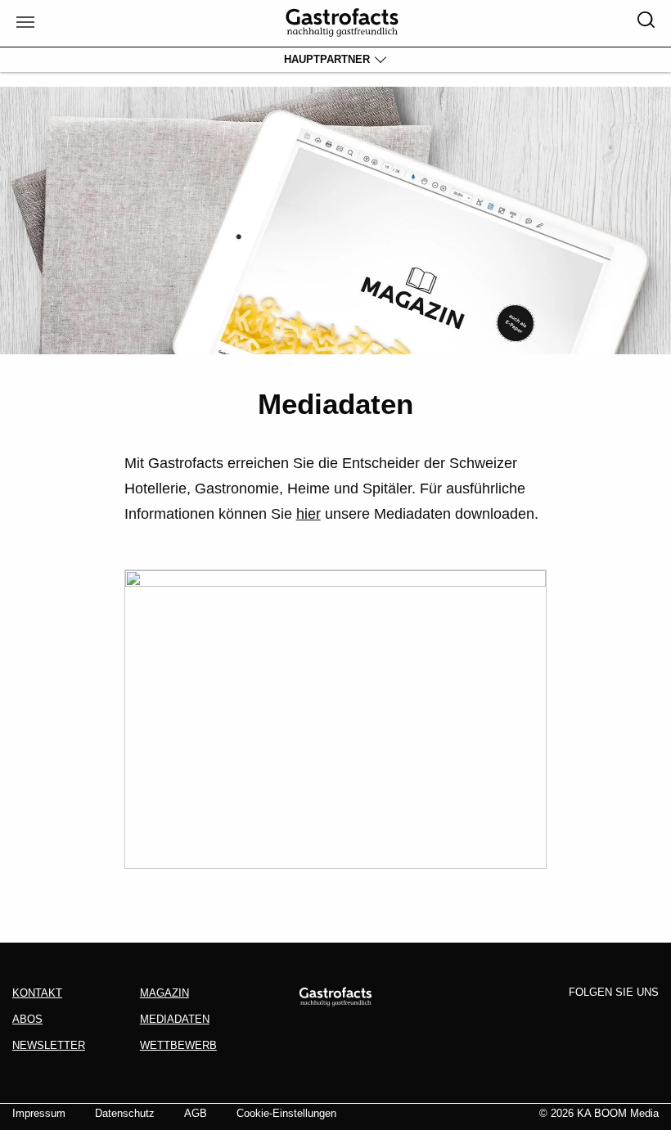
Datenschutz (125, 1113)
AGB (195, 1113)
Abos (27, 1019)
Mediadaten (174, 1019)
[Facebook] (553, 1019)
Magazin (164, 993)
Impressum (38, 1113)
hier (308, 514)
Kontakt (37, 993)
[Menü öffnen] (23, 23)
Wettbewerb (178, 1045)
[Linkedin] (614, 1019)
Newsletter (48, 1045)
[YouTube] (645, 1019)
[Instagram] (583, 1019)
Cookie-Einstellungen (286, 1113)
